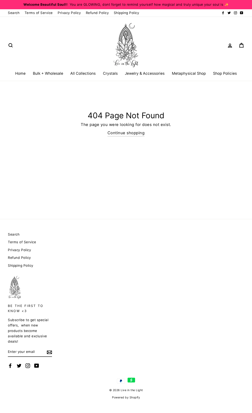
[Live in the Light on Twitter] (19, 365)
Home (20, 73)
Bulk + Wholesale (48, 73)
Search (13, 13)
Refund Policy (97, 13)
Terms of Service (39, 13)
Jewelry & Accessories (145, 73)
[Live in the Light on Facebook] (10, 365)
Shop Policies (225, 73)
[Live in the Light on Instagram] (27, 365)
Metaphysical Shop (189, 73)
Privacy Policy (69, 13)
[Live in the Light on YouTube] (36, 365)
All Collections (83, 73)
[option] (126, 4)
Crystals (110, 73)
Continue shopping (126, 133)
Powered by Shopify (126, 397)
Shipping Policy (126, 13)
